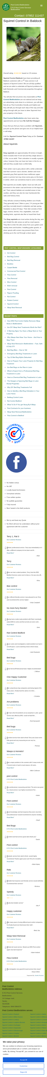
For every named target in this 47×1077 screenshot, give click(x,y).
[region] (23, 1057)
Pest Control (11, 289)
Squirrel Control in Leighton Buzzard (13, 1022)
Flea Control (11, 275)
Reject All (23, 1072)
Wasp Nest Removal (14, 307)
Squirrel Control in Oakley (38, 1014)
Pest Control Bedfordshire (20, 5)
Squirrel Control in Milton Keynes (12, 1017)
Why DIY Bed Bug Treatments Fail (19, 387)
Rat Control (11, 296)
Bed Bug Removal (13, 260)
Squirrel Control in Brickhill (10, 1036)
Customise (23, 1066)
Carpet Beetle (12, 267)
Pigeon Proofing (13, 293)
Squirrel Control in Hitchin (38, 1025)
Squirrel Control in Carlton (38, 1033)
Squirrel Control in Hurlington (11, 1025)
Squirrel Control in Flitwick (38, 1028)
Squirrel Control (12, 304)
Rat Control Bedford (14, 401)
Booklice (10, 264)
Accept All (23, 1060)
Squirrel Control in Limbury (10, 1019)
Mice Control (11, 282)
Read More (10, 553)
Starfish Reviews (39, 975)
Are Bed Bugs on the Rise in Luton (19, 367)
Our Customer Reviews (14, 540)
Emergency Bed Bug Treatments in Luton (22, 354)
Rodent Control (12, 300)
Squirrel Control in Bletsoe (38, 1036)
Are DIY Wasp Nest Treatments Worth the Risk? (24, 327)
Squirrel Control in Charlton (10, 1033)
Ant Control (11, 253)
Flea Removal (12, 278)
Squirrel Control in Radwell (10, 1014)
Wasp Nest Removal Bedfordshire (19, 412)
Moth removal (12, 286)
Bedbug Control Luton (15, 397)
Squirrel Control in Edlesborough (12, 1030)
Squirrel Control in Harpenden (11, 1028)
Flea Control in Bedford (15, 415)
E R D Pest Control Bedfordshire (17, 779)
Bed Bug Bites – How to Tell (17, 350)
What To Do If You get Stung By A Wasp (21, 404)
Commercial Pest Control (16, 271)
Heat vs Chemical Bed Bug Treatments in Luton (24, 377)
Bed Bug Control (13, 256)
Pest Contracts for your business (19, 408)
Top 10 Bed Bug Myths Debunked (19, 357)
